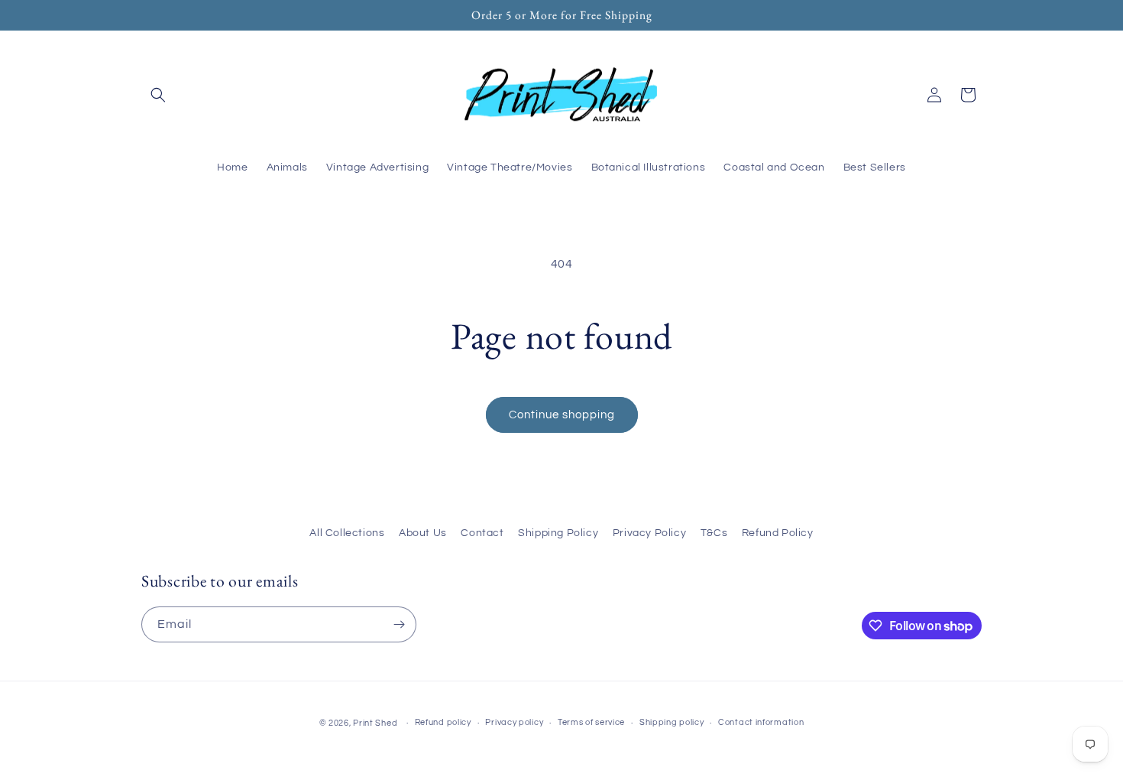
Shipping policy (671, 722)
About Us (423, 533)
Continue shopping (562, 415)
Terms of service (591, 722)
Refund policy (443, 722)
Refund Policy (778, 533)
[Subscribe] (399, 624)
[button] (158, 95)
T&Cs (714, 533)
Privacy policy (514, 722)
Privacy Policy (649, 533)
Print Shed (375, 723)
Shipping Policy (558, 533)
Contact (482, 533)
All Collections (346, 533)
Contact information (761, 722)
